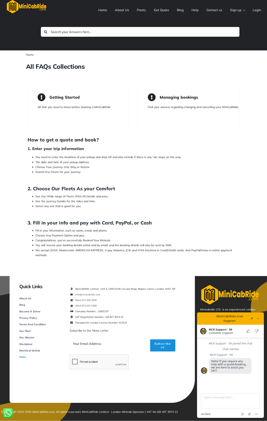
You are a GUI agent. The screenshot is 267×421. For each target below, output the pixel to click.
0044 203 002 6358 (86, 305)
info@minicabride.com (87, 294)
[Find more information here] (230, 365)
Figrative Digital (64, 389)
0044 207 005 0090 (86, 300)
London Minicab (121, 412)
